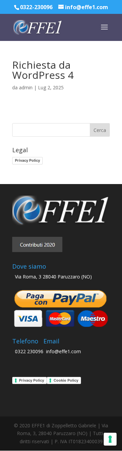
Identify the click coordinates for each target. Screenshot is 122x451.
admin (26, 87)
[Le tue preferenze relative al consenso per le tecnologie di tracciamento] (110, 439)
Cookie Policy (66, 380)
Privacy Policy (27, 160)
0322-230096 (36, 7)
